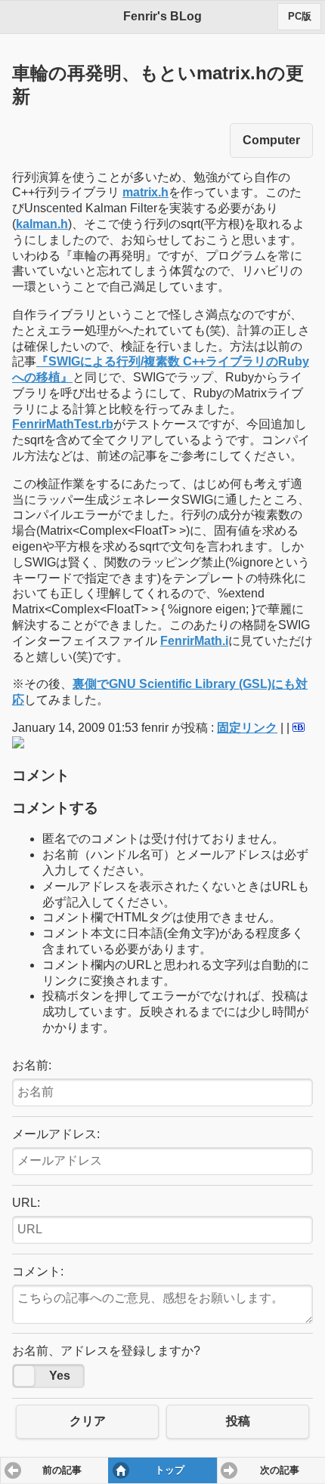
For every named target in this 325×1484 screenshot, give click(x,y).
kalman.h (42, 224)
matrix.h (145, 192)
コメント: (37, 1271)
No (24, 1376)
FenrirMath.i (194, 640)
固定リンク (247, 727)
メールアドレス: (56, 1134)
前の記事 (62, 1470)
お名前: (31, 1065)
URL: (26, 1202)
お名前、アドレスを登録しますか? (106, 1350)
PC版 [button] (299, 16)
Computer (271, 140)
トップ (169, 1470)
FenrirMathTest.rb (62, 424)
